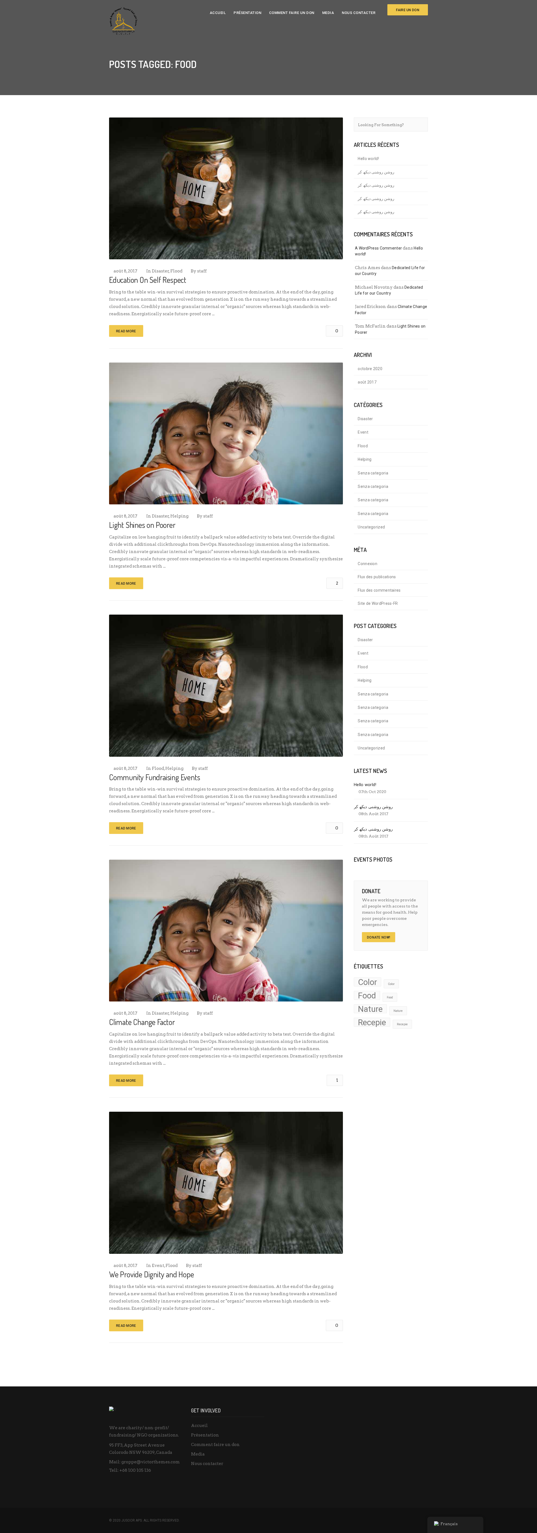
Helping (179, 516)
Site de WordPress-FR (378, 603)
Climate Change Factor (142, 1022)
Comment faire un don (291, 13)
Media (328, 13)
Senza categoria (373, 473)
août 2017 (367, 382)
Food (367, 995)
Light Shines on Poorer (142, 525)
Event (158, 1265)
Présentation (247, 13)
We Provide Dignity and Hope (151, 1274)
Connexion (367, 563)
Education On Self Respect (147, 280)
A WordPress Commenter (378, 248)
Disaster (160, 271)
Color (367, 981)
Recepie (372, 1022)
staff (202, 271)
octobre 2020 (370, 368)
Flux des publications (377, 577)
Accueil (218, 13)
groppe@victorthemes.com (150, 1461)
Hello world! (368, 158)
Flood (176, 271)
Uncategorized (371, 527)
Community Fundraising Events (154, 777)
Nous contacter (358, 13)
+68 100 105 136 (135, 1470)
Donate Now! (378, 937)
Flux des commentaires (379, 590)
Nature (370, 1008)
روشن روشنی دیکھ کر (376, 172)
